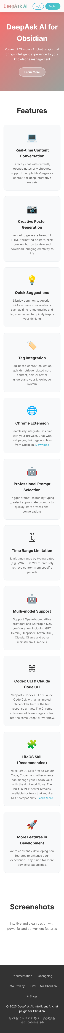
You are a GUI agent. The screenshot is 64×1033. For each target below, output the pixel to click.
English (53, 6)
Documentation (22, 976)
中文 (38, 6)
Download (42, 445)
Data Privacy (16, 986)
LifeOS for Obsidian (43, 986)
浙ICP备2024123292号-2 (24, 1018)
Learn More (32, 72)
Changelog (45, 976)
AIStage (32, 996)
